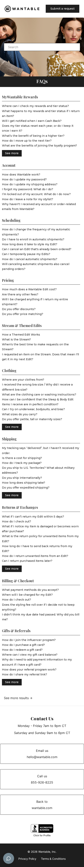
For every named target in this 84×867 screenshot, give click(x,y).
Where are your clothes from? (23, 379)
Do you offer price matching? (22, 314)
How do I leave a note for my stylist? (27, 199)
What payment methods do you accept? (30, 590)
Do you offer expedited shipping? (25, 487)
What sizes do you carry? (19, 414)
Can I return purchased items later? (27, 561)
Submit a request (62, 8)
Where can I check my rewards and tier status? (35, 106)
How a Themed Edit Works (21, 334)
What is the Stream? (16, 339)
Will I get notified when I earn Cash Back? (32, 121)
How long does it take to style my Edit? (29, 244)
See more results (16, 698)
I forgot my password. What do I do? (27, 189)
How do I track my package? (22, 463)
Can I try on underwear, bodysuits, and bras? (33, 409)
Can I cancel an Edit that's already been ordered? (36, 249)
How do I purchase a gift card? (23, 645)
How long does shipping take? (23, 482)
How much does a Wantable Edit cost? (29, 289)
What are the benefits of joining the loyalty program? (39, 145)
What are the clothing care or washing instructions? (39, 394)
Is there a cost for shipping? (22, 458)
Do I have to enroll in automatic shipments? (33, 239)
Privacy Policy (27, 858)
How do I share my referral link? (24, 674)
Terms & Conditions (53, 858)
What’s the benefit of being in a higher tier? (33, 136)
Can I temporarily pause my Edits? (26, 254)
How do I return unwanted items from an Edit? (35, 556)
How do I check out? (16, 521)
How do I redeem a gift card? (22, 650)
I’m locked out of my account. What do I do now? (36, 194)
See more (12, 153)
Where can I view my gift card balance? (29, 654)
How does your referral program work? (29, 669)
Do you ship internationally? (22, 478)
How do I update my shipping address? (29, 184)
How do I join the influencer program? (29, 640)
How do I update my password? (24, 179)
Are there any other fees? (20, 294)
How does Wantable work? (21, 174)
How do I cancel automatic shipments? (29, 259)
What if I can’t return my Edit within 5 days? (33, 516)
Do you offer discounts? (19, 309)
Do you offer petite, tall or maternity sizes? (32, 419)
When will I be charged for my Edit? (27, 594)
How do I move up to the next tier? (27, 140)
